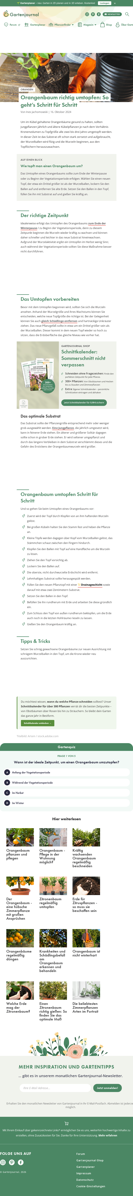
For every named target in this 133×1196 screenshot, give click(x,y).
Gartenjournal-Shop (90, 1160)
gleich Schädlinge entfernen (59, 321)
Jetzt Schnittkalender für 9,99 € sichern (84, 402)
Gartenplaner (37, 24)
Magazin (88, 24)
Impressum (83, 1173)
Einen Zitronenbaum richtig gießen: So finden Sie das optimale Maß (53, 1011)
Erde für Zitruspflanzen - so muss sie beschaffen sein (85, 904)
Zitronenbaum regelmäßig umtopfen (50, 902)
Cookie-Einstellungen (90, 1186)
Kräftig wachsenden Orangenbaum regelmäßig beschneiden (84, 858)
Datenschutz (85, 1180)
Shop (109, 24)
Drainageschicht (91, 584)
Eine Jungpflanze (63, 428)
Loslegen (104, 3)
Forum (13, 24)
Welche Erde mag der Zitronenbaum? (18, 1007)
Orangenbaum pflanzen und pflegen (18, 854)
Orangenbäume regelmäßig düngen (19, 955)
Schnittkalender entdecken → (37, 723)
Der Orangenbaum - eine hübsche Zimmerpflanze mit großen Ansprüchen (19, 908)
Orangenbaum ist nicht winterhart (86, 953)
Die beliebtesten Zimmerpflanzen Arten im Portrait (85, 1007)
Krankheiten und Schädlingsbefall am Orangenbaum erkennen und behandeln (52, 961)
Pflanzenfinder (62, 24)
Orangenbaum (63, 166)
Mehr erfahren (107, 1135)
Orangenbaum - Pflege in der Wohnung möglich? (52, 856)
